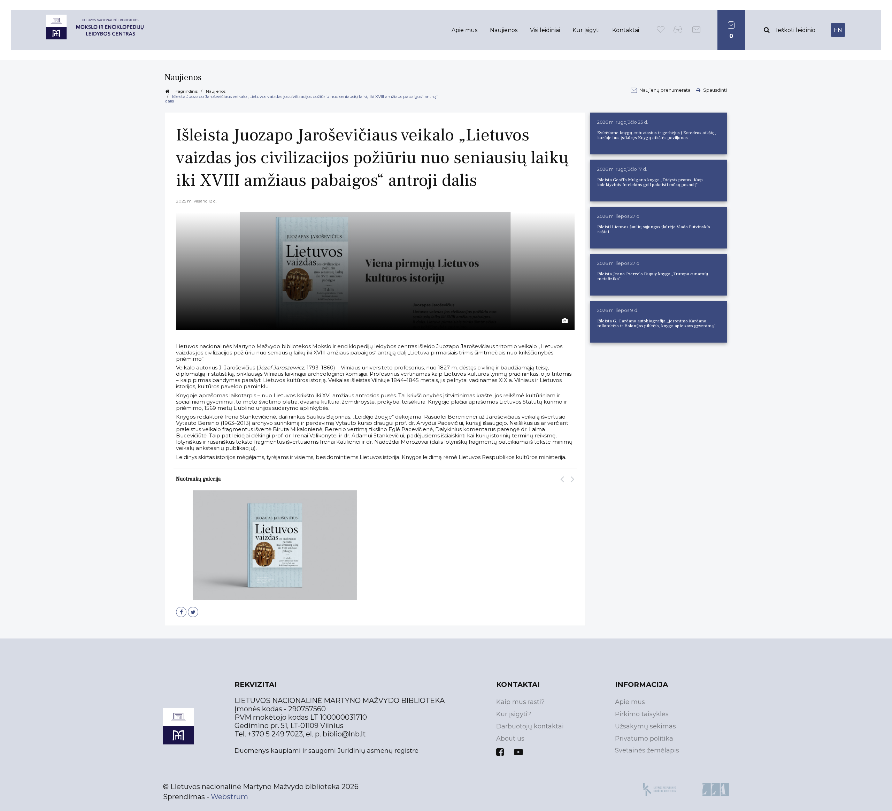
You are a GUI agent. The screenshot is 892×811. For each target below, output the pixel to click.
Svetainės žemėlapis (647, 750)
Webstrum (229, 797)
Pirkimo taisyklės (642, 714)
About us (510, 738)
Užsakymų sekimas (645, 726)
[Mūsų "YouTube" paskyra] (518, 752)
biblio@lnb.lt (344, 734)
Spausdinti (714, 90)
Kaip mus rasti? (520, 702)
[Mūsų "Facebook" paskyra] (500, 752)
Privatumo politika (644, 738)
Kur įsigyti (586, 30)
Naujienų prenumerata (665, 90)
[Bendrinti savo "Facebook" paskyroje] (181, 612)
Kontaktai (625, 30)
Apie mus (464, 30)
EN (838, 30)
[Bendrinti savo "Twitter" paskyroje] (193, 612)
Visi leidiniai (545, 30)
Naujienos (503, 30)
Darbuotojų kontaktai (530, 726)
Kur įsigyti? (513, 714)
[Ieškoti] (766, 30)
